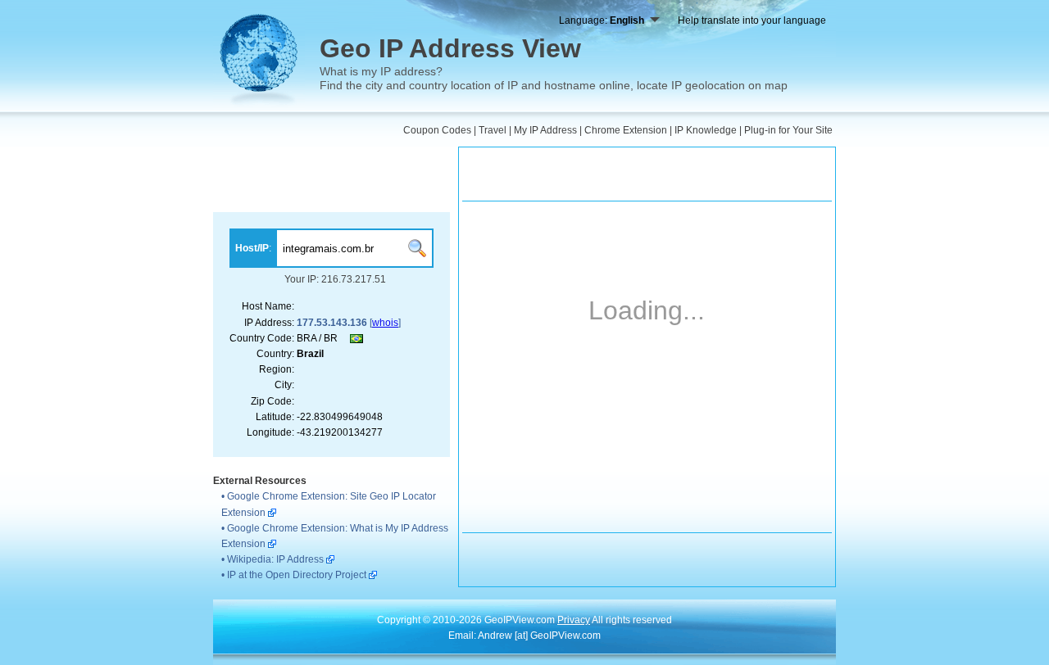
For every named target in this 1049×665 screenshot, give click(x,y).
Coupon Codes (437, 130)
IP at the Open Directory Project (296, 575)
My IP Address (545, 130)
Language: (601, 20)
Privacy (573, 620)
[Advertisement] (331, 179)
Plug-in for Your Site (788, 130)
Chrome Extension (625, 130)
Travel (492, 130)
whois (385, 322)
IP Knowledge (705, 130)
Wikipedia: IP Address (275, 559)
